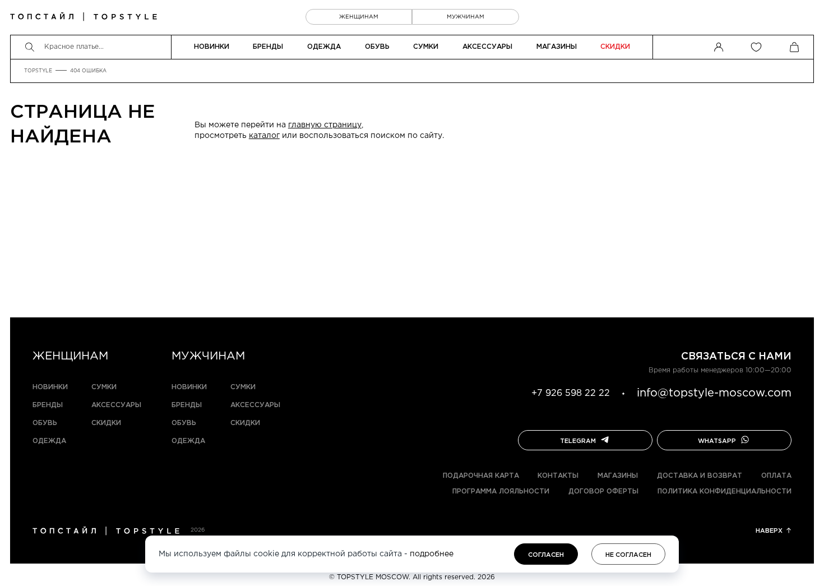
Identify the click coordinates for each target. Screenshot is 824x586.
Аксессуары (487, 47)
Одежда (324, 47)
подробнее (431, 554)
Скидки (615, 47)
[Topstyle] (83, 16)
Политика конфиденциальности (724, 491)
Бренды (268, 47)
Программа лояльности (500, 491)
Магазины (556, 47)
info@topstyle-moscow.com (714, 393)
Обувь (377, 47)
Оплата (776, 476)
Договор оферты (603, 491)
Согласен (546, 555)
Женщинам (358, 17)
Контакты (558, 476)
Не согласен (628, 555)
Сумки (425, 47)
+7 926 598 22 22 (570, 393)
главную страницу (325, 125)
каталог (264, 135)
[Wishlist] (756, 47)
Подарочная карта (481, 476)
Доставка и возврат (699, 476)
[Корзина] (794, 47)
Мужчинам (465, 17)
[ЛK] (718, 47)
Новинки (211, 47)
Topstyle (38, 70)
